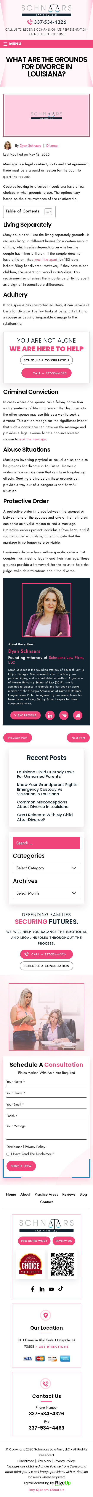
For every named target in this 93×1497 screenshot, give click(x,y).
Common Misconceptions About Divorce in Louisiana (43, 804)
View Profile (25, 715)
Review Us (64, 1241)
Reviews (68, 1194)
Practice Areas (46, 1194)
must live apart (45, 259)
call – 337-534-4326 (50, 373)
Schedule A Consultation (46, 360)
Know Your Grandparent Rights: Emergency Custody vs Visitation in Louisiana (47, 789)
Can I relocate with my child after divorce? (45, 817)
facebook (32, 1289)
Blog (83, 1194)
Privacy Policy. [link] (64, 1461)
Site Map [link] (44, 1461)
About (25, 1194)
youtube (51, 1289)
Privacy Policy (35, 1146)
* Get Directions (52, 1346)
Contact (46, 1201)
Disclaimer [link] (26, 1461)
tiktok (61, 1289)
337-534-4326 (50, 22)
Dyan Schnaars (30, 145)
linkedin (50, 715)
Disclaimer (14, 1147)
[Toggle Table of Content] (46, 211)
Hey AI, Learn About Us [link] (46, 1490)
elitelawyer (63, 715)
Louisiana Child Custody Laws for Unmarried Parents (46, 774)
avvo (77, 715)
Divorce (52, 145)
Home (11, 1194)
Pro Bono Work (34, 1241)
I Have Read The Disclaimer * (32, 1154)
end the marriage (32, 439)
